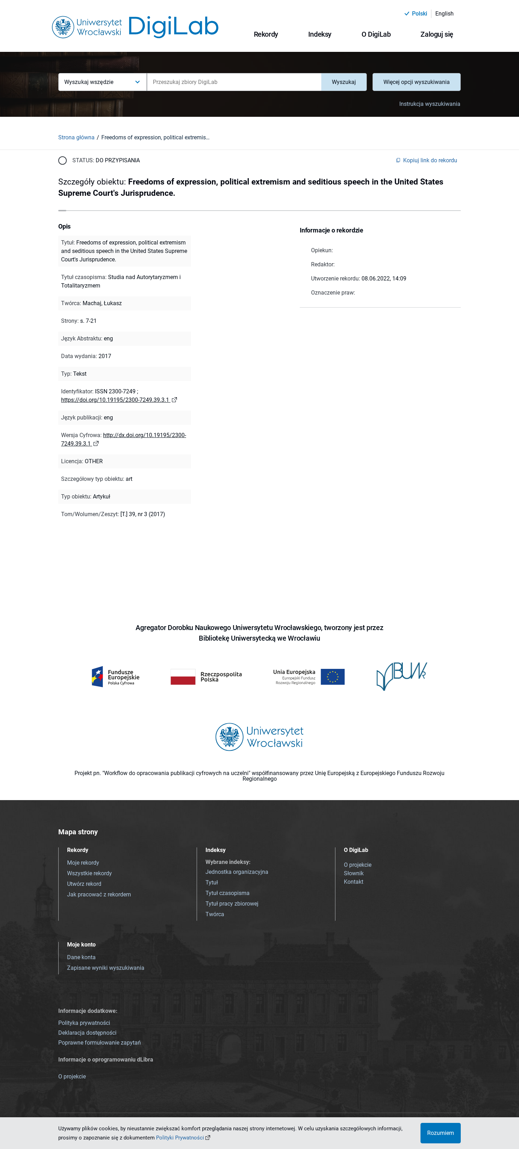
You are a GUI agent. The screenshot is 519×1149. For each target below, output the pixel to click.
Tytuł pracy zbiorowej (231, 903)
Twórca (214, 914)
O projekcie (357, 864)
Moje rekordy (83, 862)
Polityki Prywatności (180, 1138)
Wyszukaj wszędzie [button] (88, 82)
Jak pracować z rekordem (99, 894)
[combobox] (234, 82)
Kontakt (353, 881)
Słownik (354, 873)
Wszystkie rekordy (89, 873)
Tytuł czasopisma (227, 893)
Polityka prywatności (84, 1023)
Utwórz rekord (84, 884)
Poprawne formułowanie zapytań (99, 1042)
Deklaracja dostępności (87, 1032)
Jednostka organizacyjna (236, 872)
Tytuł (211, 882)
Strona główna (76, 137)
